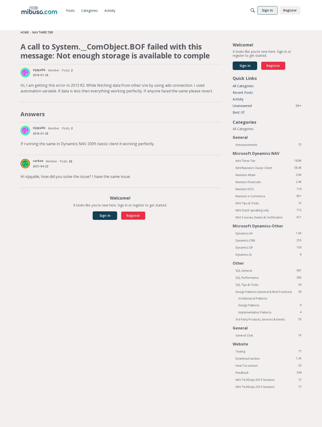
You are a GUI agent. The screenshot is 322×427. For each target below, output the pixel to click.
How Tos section (268, 365)
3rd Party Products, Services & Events (268, 319)
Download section (268, 358)
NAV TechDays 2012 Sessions (268, 387)
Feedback (268, 372)
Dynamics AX (268, 233)
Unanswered (267, 105)
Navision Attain (268, 175)
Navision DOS (268, 189)
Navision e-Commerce (268, 196)
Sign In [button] (105, 215)
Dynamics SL (268, 254)
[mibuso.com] (39, 10)
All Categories (243, 86)
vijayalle (39, 70)
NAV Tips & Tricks (268, 203)
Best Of (238, 112)
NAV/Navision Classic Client (268, 168)
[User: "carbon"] (25, 163)
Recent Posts (243, 92)
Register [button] (133, 215)
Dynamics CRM (268, 240)
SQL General (268, 270)
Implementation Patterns (269, 312)
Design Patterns (269, 305)
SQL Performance (268, 277)
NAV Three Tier (268, 161)
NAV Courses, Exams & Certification (268, 217)
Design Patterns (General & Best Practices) (268, 292)
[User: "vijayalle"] (25, 72)
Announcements (268, 145)
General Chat (268, 335)
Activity (238, 99)
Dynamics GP (268, 247)
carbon (38, 161)
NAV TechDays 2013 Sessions (268, 380)
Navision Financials (268, 182)
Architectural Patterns (252, 298)
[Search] (252, 10)
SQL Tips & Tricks (268, 285)
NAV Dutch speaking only (268, 210)
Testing (268, 351)
